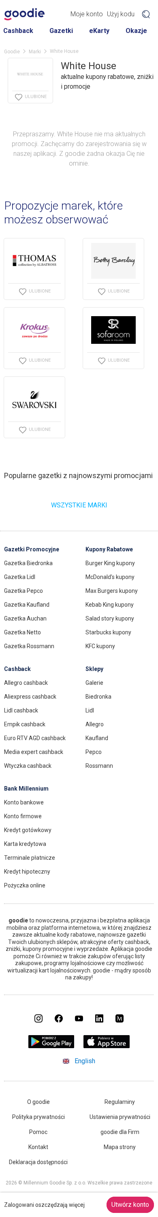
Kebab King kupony (109, 604)
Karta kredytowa (25, 844)
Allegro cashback (26, 683)
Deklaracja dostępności (38, 1162)
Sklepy (94, 669)
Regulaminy (120, 1102)
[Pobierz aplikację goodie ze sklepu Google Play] (51, 1046)
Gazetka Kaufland (26, 604)
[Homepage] (24, 14)
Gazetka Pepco (23, 591)
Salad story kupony (109, 618)
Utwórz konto (130, 1204)
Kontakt (38, 1147)
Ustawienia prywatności (120, 1117)
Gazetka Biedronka (28, 563)
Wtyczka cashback (27, 766)
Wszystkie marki (79, 505)
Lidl (89, 710)
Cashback (18, 31)
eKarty (99, 31)
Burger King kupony (110, 563)
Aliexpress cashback (30, 696)
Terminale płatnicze (29, 857)
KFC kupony (100, 646)
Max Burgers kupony (111, 591)
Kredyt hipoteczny (27, 871)
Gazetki (61, 31)
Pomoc (38, 1132)
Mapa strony (120, 1147)
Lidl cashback (21, 710)
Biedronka (98, 696)
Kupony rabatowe (109, 549)
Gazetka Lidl (19, 577)
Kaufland (96, 738)
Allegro (94, 724)
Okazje (136, 31)
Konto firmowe (23, 816)
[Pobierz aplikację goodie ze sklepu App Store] (107, 1046)
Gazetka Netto (22, 632)
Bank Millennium (26, 788)
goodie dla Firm (119, 1132)
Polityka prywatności (38, 1117)
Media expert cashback (33, 752)
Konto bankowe (24, 802)
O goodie (38, 1102)
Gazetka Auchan (25, 618)
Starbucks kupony (108, 632)
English (85, 1061)
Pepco (93, 752)
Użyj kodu (121, 14)
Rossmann (99, 766)
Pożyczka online (24, 885)
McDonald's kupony (110, 577)
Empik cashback (24, 724)
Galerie (94, 683)
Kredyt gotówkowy (27, 830)
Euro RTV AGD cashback (35, 738)
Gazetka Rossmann (29, 646)
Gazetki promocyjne (31, 549)
